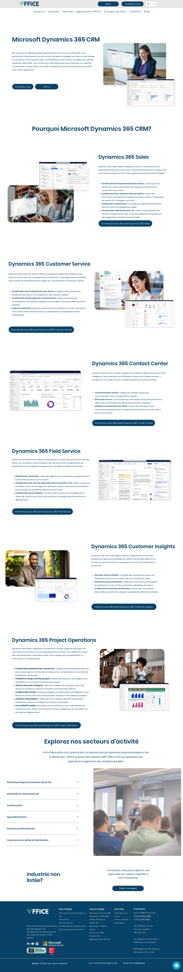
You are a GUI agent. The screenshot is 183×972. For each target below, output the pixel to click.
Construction (66, 923)
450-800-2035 (143, 916)
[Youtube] (32, 943)
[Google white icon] (37, 943)
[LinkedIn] (28, 943)
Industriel (64, 919)
